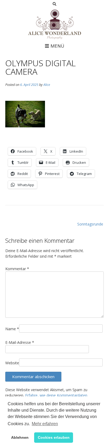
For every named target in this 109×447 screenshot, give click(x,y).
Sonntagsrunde (90, 224)
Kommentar (17, 268)
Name (12, 328)
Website (12, 362)
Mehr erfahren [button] (45, 423)
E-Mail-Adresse (19, 342)
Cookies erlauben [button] (54, 437)
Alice (46, 84)
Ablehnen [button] (20, 437)
